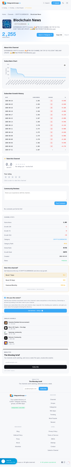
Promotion (29, 8)
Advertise (18, 446)
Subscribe (35, 367)
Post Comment (60, 203)
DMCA (53, 439)
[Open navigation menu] (67, 3)
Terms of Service (53, 435)
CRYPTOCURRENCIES (22, 14)
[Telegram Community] (64, 462)
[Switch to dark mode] (63, 3)
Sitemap (53, 442)
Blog (18, 431)
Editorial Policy (18, 435)
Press (18, 439)
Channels (10, 14)
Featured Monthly (35, 285)
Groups (53, 403)
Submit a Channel (53, 450)
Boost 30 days (35, 280)
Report (67, 35)
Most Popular (20, 8)
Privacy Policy (53, 431)
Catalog (5, 8)
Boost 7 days (35, 275)
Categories (53, 407)
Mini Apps (53, 411)
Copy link (59, 35)
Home (4, 14)
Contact (53, 446)
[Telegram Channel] (62, 462)
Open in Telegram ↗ (45, 35)
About (18, 442)
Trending (12, 8)
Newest (53, 422)
